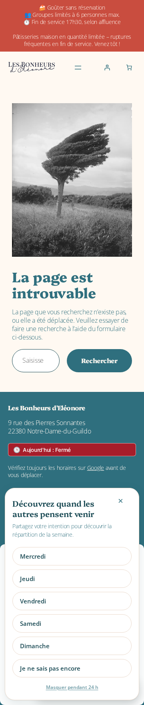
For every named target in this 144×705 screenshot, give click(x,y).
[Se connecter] (107, 67)
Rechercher (99, 360)
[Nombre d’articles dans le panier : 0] (129, 67)
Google (95, 467)
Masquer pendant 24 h (72, 687)
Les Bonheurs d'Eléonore (46, 407)
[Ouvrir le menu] (78, 67)
